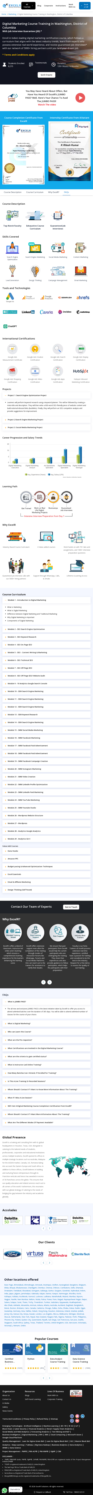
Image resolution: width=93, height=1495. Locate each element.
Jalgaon (17, 1293)
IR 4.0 (71, 1426)
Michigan (72, 1314)
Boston (13, 1308)
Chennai (49, 1288)
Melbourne (63, 1314)
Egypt (83, 1308)
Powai (49, 1299)
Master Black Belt (82, 1441)
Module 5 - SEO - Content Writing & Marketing (27, 652)
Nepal (32, 1317)
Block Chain (7, 1429)
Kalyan (42, 1293)
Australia (53, 1305)
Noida (37, 1299)
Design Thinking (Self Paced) (20, 890)
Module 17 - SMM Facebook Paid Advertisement (28, 745)
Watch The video (47, 104)
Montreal (80, 1314)
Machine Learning (50, 1426)
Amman (33, 1305)
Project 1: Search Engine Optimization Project (27, 395)
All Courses (27, 5)
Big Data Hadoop (42, 1445)
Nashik (13, 1299)
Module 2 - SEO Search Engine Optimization (26, 629)
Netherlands (16, 1317)
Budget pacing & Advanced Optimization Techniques (30, 866)
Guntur (51, 1290)
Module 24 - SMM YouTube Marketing (24, 800)
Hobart (34, 1311)
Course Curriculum (34, 192)
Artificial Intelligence (32, 1426)
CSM (59, 1451)
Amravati (38, 1285)
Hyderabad (75, 1290)
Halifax (28, 1311)
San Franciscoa (63, 1320)
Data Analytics (76, 1445)
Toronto (47, 1323)
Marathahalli (56, 1296)
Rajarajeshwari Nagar (72, 1299)
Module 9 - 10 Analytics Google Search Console (27, 683)
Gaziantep (8, 1311)
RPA (41, 1434)
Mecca (55, 1314)
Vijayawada (63, 1302)
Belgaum (82, 1285)
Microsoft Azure (74, 1434)
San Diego (52, 1320)
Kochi (79, 1293)
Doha (60, 1308)
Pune (55, 1299)
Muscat (7, 1317)
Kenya (25, 1314)
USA (66, 1323)
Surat (19, 1302)
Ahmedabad (18, 1285)
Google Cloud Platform (12, 1437)
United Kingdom (57, 1323)
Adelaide (16, 1305)
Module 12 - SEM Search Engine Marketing (25, 707)
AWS (46, 1434)
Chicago (48, 1308)
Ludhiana (47, 1296)
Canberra (40, 1308)
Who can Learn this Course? (19, 1032)
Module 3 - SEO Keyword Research (22, 637)
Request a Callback (43, 1492)
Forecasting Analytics (40, 1432)
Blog (39, 5)
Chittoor (56, 1288)
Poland (17, 1320)
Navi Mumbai (22, 1299)
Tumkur (47, 1302)
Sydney (26, 1323)
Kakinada (35, 1293)
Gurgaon (58, 1290)
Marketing (12, 14)
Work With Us (72, 5)
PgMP (53, 1451)
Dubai (71, 1308)
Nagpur (7, 1299)
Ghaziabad (26, 1290)
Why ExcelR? (53, 192)
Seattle (80, 1320)
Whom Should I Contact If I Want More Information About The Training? (39, 1114)
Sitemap (54, 1419)
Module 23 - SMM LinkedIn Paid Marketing (25, 792)
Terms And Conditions (11, 1419)
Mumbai (72, 1296)
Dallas (54, 1308)
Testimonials (41, 62)
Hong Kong (42, 1311)
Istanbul (74, 1311)
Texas (32, 1323)
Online (23, 1325)
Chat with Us (15, 1489)
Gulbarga (43, 1290)
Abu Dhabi (8, 1305)
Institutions (61, 5)
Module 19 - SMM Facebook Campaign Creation (28, 761)
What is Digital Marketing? (19, 1023)
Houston (51, 1311)
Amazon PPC (13, 859)
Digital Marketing (29, 1434)
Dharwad (79, 1288)
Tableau (29, 1445)
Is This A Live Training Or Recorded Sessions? (27, 1081)
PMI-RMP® (44, 1451)
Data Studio (13, 851)
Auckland (61, 1305)
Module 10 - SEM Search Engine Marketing (25, 691)
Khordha (72, 1293)
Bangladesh (78, 1305)
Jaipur (11, 1293)
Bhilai (6, 1288)
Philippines (82, 1317)
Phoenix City (9, 1320)
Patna (43, 1299)
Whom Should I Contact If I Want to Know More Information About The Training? (42, 1089)
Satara (6, 1302)
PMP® (24, 1451)
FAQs (66, 192)
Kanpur (55, 1293)
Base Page (8, 1285)
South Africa (18, 1323)
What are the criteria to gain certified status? (27, 1056)
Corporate (48, 5)
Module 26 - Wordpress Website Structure (25, 815)
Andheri (55, 1285)
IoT (76, 1426)
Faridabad (17, 1290)
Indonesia (60, 1311)
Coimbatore (65, 1288)
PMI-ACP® (33, 1451)
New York (25, 1317)
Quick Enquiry (46, 75)
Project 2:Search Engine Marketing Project (25, 419)
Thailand (39, 1323)
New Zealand (41, 1317)
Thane (24, 1302)
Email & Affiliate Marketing (19, 882)
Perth (75, 1317)
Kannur (48, 1293)
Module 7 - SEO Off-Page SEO (20, 668)
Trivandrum (38, 1302)
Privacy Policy (29, 1419)
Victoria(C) (8, 1325)
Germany (16, 1311)
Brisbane (20, 1308)
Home (3, 14)
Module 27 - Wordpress (17, 823)
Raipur (84, 1299)
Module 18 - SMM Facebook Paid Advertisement (28, 753)
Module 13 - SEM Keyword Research (23, 714)
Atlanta (46, 1305)
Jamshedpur (26, 1293)
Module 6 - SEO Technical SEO (20, 660)
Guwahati (66, 1290)
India (6, 1293)
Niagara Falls (52, 1317)
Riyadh (44, 1320)
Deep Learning (18, 1445)
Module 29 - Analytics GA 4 (19, 839)
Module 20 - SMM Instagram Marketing (24, 769)
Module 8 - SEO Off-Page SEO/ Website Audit (26, 676)
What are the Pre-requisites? (20, 1040)
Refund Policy (42, 1419)
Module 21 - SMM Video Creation (21, 777)
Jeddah (80, 1311)
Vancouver (73, 1323)
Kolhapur (7, 1296)
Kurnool (31, 1296)
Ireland (67, 1311)
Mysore (79, 1296)
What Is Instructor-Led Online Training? (24, 1065)
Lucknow (39, 1296)
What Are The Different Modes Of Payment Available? (30, 1122)
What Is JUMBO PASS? (17, 1001)
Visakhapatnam (75, 1302)
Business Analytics (59, 1445)
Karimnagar (63, 1293)
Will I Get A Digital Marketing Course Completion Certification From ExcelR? (40, 1106)
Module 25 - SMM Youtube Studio (22, 808)
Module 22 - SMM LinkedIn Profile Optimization (28, 784)
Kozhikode (23, 1296)
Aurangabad (64, 1285)
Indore (82, 1290)
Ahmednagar (29, 1285)
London (39, 1314)
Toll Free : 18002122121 (75, 1492)
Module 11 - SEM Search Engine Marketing (25, 699)
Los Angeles (47, 1314)
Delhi (73, 1288)
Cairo (27, 1308)
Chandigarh (32, 1288)
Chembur (41, 1288)
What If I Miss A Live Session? (20, 1098)
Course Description (12, 192)
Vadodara (54, 1302)
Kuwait (32, 1314)
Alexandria (25, 1305)
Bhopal (12, 1288)
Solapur (13, 1302)
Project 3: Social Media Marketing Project (25, 427)
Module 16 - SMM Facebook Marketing (24, 738)
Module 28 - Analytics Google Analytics (24, 831)
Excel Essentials (14, 874)
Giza (23, 1311)
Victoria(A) (82, 1323)
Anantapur (47, 1285)
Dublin (77, 1308)
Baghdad (69, 1305)
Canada (33, 1308)
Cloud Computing (57, 1434)
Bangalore (74, 1285)
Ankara (40, 1305)
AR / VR (64, 1426)
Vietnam (16, 1325)
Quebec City (26, 1320)
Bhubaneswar (21, 1288)
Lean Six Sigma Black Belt (57, 1441)
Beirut (6, 1308)
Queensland (36, 1320)
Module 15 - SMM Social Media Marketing (25, 730)
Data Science (15, 1448)
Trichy (30, 1302)
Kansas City (18, 1314)
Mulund (65, 1296)
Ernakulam (8, 1290)
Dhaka (65, 1308)
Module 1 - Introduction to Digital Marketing (27, 600)
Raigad (60, 1299)
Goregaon (35, 1290)
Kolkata (15, 1296)
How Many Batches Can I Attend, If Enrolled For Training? (32, 1073)
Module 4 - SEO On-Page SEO (20, 645)
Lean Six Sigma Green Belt (33, 1441)
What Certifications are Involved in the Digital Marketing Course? (35, 1048)
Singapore (8, 1323)
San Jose (73, 1320)
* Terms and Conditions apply (18, 54)
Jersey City (8, 1314)
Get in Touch (71, 907)
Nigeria (61, 1317)
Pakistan (68, 1317)
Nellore (32, 1299)
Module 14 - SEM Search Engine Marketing (25, 722)
